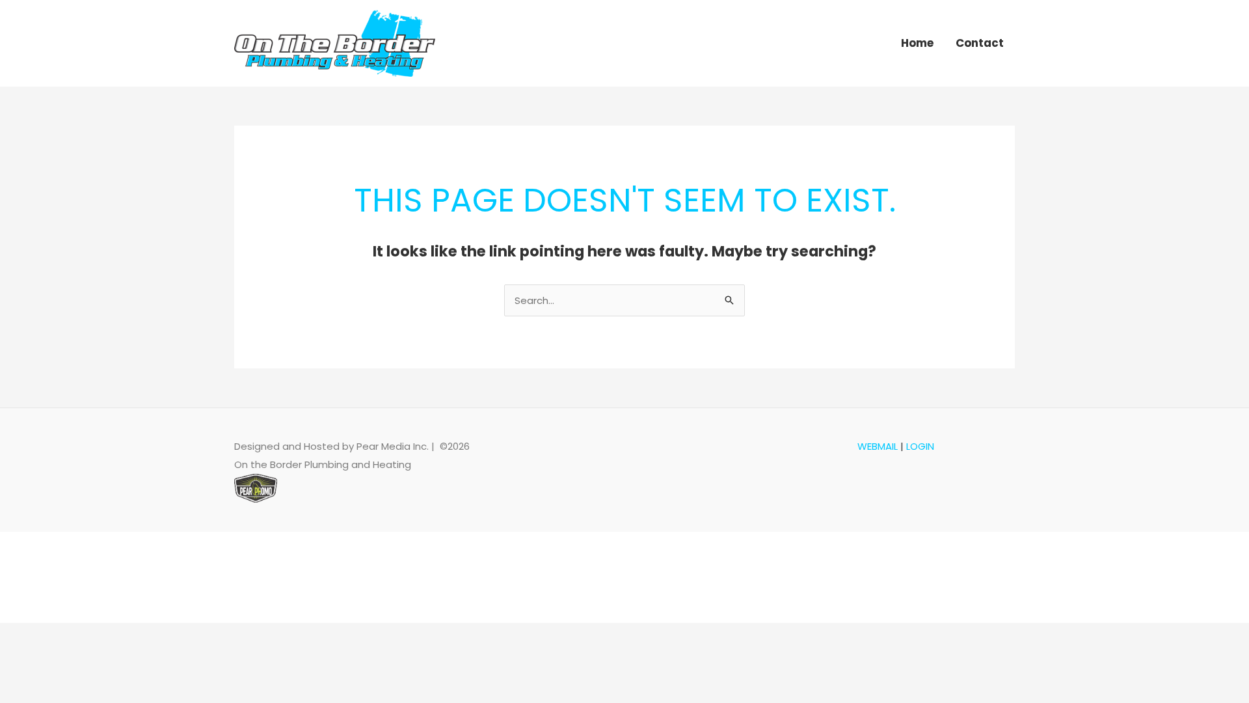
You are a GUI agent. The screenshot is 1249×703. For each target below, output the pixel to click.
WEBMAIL (877, 446)
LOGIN (920, 446)
